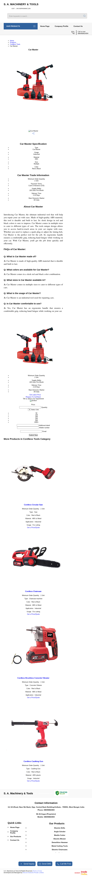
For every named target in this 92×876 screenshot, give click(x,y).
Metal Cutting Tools (60, 846)
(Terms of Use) (37, 871)
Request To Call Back (33, 397)
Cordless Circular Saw (33, 505)
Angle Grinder (59, 832)
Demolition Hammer (60, 842)
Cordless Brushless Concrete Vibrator (33, 678)
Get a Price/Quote (33, 527)
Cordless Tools (15, 44)
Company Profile (61, 26)
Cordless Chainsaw (33, 591)
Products (13, 42)
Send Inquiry (28, 864)
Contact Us (78, 26)
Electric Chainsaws (59, 850)
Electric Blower (60, 839)
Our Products (13, 26)
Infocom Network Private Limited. (33, 872)
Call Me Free (65, 864)
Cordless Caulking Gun (33, 761)
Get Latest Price (35, 395)
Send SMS (46, 864)
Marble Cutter (59, 835)
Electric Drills (59, 828)
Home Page (44, 26)
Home (12, 41)
